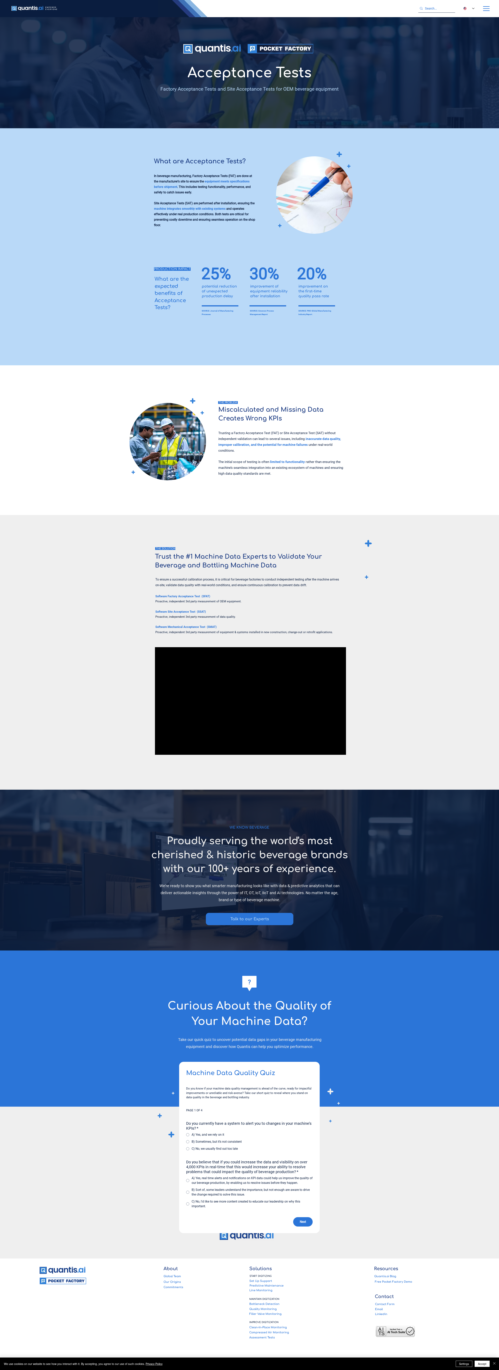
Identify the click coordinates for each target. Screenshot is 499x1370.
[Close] (494, 1364)
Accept (482, 1364)
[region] (313, 200)
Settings (464, 1364)
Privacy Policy (154, 1364)
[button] (486, 8)
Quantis (243, 1046)
